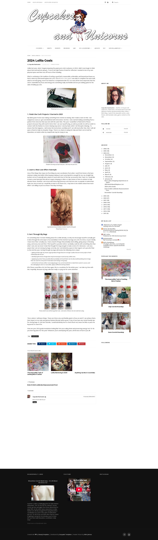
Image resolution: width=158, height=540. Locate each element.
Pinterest (64, 229)
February (108, 177)
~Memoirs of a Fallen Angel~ (112, 225)
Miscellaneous (115, 48)
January (107, 179)
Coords (39, 48)
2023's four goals (65, 78)
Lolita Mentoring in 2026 (59, 373)
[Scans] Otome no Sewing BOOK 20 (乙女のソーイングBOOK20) (115, 231)
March (107, 174)
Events (57, 48)
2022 (104, 198)
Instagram (117, 132)
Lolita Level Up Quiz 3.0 (51, 2)
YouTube (117, 128)
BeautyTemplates (43, 534)
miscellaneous (36, 55)
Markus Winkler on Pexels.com (64, 109)
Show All (129, 249)
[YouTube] (107, 2)
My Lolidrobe (84, 48)
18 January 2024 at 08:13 (89, 396)
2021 (104, 200)
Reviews (67, 48)
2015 (104, 213)
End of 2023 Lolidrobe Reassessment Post (117, 189)
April (106, 172)
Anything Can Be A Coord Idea (85, 373)
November (108, 157)
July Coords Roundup (116, 307)
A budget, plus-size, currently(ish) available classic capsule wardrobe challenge (114, 245)
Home (28, 2)
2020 (104, 202)
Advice (97, 48)
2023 (104, 196)
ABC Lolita (106, 234)
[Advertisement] (61, 450)
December (108, 155)
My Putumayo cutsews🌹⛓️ (112, 240)
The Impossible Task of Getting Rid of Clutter (35, 373)
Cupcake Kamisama (39, 397)
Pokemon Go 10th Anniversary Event (114, 236)
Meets (49, 48)
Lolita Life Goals (37, 2)
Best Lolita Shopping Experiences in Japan (116, 181)
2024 (104, 153)
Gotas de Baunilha (109, 229)
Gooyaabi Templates (65, 534)
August (107, 163)
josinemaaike (107, 238)
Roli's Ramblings (108, 242)
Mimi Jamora (88, 534)
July (106, 166)
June (106, 168)
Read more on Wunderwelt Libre (37, 523)
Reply (34, 402)
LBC (74, 48)
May (106, 170)
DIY (104, 48)
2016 (104, 211)
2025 (104, 151)
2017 (104, 209)
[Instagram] (105, 2)
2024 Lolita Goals (110, 186)
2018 (104, 207)
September (108, 161)
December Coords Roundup (113, 192)
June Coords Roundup (116, 332)
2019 (104, 205)
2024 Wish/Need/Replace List (114, 184)
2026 (104, 149)
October (107, 159)
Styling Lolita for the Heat (111, 226)
